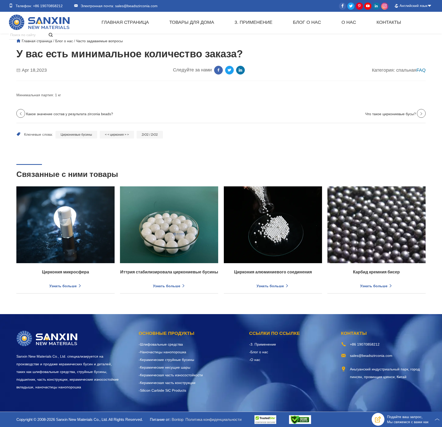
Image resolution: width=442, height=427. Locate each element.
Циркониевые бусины (76, 134)
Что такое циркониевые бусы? (390, 114)
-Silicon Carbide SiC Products (162, 390)
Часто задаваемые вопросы (99, 41)
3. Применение (253, 22)
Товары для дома (191, 22)
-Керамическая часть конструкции (167, 383)
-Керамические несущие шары (164, 367)
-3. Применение (262, 344)
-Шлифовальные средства (161, 344)
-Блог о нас (258, 352)
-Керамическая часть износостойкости (171, 375)
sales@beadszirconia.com (136, 6)
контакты (389, 22)
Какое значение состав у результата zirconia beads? (69, 114)
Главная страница (125, 22)
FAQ (421, 70)
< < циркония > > (117, 134)
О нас (348, 22)
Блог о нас (307, 22)
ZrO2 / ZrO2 (150, 134)
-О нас (254, 360)
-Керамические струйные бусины (166, 360)
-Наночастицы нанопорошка (162, 352)
